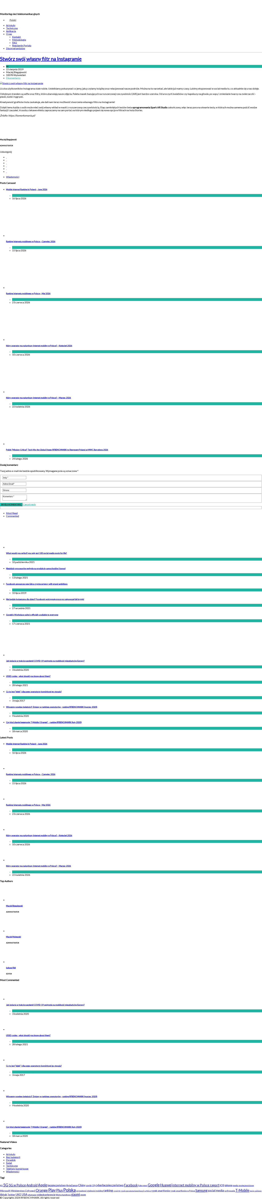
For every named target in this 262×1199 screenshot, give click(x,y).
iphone (228, 1185)
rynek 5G (116, 1191)
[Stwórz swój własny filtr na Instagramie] (21, 83)
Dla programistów (15, 48)
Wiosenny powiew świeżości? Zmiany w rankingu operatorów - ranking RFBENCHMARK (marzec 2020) (51, 707)
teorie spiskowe (256, 1191)
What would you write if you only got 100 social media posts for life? (36, 553)
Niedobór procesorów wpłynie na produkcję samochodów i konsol (36, 568)
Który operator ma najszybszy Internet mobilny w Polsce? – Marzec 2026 (38, 397)
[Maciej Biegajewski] (13, 899)
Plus (59, 1190)
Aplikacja (11, 31)
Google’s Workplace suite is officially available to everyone (32, 615)
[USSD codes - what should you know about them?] (13, 1029)
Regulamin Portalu (21, 45)
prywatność (81, 1191)
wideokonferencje (46, 1194)
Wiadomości (15, 66)
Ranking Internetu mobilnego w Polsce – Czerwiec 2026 (30, 241)
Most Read (12, 513)
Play (52, 1190)
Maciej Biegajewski (14, 906)
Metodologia (19, 39)
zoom (83, 1194)
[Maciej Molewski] (13, 930)
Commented (12, 515)
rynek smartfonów (160, 1190)
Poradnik (11, 1160)
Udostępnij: (6, 151)
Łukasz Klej (11, 967)
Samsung (201, 1190)
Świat (25, 590)
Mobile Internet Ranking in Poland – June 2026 (26, 189)
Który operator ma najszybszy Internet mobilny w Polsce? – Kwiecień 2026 (39, 345)
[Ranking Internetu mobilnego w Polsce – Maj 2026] (31, 287)
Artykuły (10, 25)
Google (154, 1185)
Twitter (11, 1194)
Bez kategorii (13, 1157)
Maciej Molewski (13, 937)
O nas (9, 33)
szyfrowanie (229, 1191)
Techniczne (12, 28)
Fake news (142, 1185)
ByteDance (72, 1185)
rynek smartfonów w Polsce (183, 1191)
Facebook (131, 1185)
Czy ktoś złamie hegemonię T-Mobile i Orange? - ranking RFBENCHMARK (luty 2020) (44, 722)
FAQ (14, 42)
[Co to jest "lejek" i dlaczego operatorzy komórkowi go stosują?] (13, 1059)
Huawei (166, 1185)
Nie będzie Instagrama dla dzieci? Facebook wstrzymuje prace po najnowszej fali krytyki (45, 599)
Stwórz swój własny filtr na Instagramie (41, 59)
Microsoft (5, 1190)
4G (1, 1185)
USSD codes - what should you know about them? (28, 676)
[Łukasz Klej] (13, 961)
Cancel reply (29, 504)
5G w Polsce (17, 1185)
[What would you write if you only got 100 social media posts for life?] (44, 547)
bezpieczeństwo (57, 1185)
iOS (222, 1185)
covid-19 (90, 1185)
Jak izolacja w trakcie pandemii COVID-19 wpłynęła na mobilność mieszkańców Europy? (45, 661)
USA (24, 1194)
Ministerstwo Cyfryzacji (23, 1190)
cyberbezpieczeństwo (109, 1185)
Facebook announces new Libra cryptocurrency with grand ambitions (36, 584)
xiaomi (75, 1194)
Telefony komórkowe (17, 1168)
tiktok (3, 1194)
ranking (108, 1190)
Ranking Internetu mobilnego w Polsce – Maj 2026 (28, 293)
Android (32, 1185)
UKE (18, 1194)
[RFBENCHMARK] (21, 6)
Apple (42, 1185)
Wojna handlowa (63, 1195)
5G (5, 1184)
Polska (69, 1189)
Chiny (81, 1185)
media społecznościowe (243, 1185)
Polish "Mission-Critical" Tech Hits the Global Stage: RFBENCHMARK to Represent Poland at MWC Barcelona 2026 (57, 450)
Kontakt (16, 36)
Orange (42, 1190)
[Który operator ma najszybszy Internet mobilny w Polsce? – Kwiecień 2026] (31, 339)
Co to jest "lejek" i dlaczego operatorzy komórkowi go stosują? (34, 691)
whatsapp (32, 1195)
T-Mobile (242, 1190)
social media (216, 1190)
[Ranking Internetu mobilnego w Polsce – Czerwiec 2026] (31, 235)
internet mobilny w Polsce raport (195, 1185)
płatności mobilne (95, 1191)
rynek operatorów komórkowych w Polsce (136, 1191)
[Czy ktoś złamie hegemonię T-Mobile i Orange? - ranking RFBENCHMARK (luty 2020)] (13, 1121)
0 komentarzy (13, 77)
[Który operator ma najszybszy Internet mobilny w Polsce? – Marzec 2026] (31, 391)
